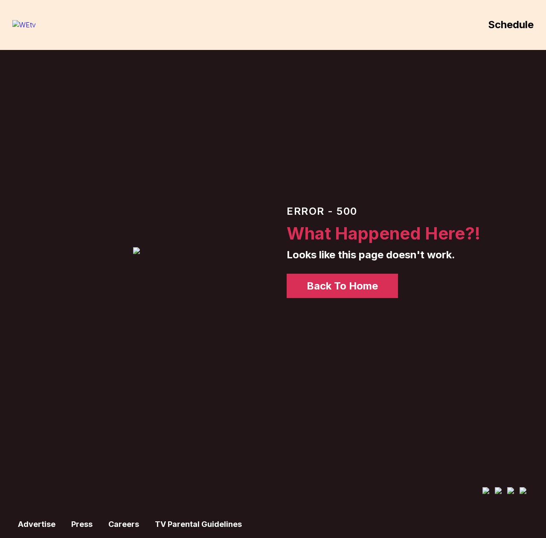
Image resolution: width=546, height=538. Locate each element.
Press (82, 524)
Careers (123, 524)
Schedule (511, 24)
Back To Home (342, 286)
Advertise (36, 524)
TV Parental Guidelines (198, 524)
